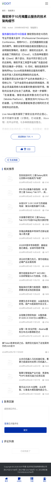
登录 (6, 423)
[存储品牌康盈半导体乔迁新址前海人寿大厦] (10, 234)
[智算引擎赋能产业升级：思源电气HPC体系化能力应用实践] (10, 376)
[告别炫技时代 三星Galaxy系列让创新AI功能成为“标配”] (10, 179)
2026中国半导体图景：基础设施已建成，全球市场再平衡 (33, 246)
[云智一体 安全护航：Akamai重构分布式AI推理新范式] (10, 332)
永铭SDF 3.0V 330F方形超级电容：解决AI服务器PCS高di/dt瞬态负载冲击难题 (33, 205)
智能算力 (34, 27)
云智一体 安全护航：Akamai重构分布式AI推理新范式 (33, 330)
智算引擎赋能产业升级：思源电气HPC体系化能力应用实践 (34, 374)
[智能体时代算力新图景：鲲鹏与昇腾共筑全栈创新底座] (10, 290)
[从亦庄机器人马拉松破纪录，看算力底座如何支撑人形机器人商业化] (10, 362)
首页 (4, 11)
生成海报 (13, 160)
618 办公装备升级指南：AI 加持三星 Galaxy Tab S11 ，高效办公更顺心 (33, 191)
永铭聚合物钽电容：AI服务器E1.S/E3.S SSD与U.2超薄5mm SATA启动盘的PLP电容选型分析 (33, 317)
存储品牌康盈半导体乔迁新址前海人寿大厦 (34, 232)
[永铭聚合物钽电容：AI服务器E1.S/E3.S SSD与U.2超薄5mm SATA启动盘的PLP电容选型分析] (10, 318)
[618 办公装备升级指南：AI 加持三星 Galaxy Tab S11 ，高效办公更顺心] (10, 193)
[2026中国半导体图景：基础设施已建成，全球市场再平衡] (10, 248)
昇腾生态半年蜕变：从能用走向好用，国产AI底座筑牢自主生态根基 (34, 303)
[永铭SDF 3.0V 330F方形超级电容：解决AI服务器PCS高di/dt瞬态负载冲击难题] (10, 206)
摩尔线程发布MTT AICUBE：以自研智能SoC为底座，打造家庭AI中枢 (34, 275)
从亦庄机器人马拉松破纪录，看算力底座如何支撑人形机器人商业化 (34, 360)
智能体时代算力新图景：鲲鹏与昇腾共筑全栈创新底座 (34, 288)
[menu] (47, 3)
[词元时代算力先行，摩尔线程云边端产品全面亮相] (10, 262)
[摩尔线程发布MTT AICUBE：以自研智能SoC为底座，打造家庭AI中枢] (10, 276)
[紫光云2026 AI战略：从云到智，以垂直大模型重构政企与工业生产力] (10, 390)
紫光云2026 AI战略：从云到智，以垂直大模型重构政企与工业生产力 (34, 388)
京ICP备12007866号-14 (28, 470)
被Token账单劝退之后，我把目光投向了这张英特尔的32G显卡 (25, 344)
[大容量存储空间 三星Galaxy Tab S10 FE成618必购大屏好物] (10, 220)
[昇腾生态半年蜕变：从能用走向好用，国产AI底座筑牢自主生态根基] (10, 304)
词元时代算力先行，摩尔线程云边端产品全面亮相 (34, 260)
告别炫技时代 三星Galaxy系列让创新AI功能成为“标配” (33, 176)
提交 (25, 430)
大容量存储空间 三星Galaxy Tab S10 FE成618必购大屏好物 (33, 218)
